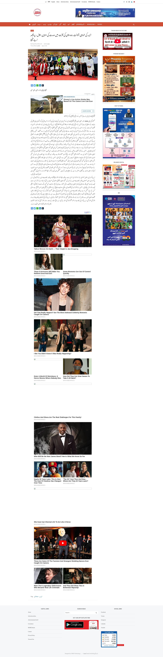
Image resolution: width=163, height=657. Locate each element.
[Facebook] (124, 1)
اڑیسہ (41, 596)
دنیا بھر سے (50, 24)
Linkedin (103, 623)
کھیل (60, 24)
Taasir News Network (37, 43)
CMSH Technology (75, 653)
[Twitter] (126, 1)
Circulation (84, 1)
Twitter (103, 616)
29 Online (106, 645)
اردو (46, 1)
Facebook (103, 612)
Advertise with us (65, 1)
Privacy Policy (31, 635)
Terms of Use (31, 639)
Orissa (36, 596)
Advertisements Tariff (75, 1)
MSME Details (91, 1)
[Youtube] (134, 1)
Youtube (103, 627)
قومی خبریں (34, 24)
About (57, 1)
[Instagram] (129, 1)
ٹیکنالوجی (73, 24)
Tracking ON (111, 645)
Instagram (103, 619)
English (53, 1)
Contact (98, 1)
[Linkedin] (131, 1)
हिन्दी (49, 1)
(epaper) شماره (80, 24)
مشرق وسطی (55, 24)
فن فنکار (64, 24)
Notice (99, 24)
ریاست (39, 24)
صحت (69, 24)
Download (90, 24)
